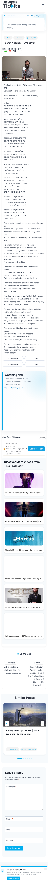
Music (9, 38)
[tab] (19, 758)
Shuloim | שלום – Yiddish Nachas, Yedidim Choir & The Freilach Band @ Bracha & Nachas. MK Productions (36, 674)
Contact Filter (36, 449)
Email (9, 830)
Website (9, 840)
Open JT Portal (13, 878)
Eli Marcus (20, 38)
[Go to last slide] (7, 723)
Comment (11, 787)
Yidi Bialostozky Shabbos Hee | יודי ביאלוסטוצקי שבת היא (12, 668)
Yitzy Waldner (13, 749)
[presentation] (24, 715)
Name (9, 819)
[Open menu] (43, 4)
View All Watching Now (35, 16)
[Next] (42, 723)
